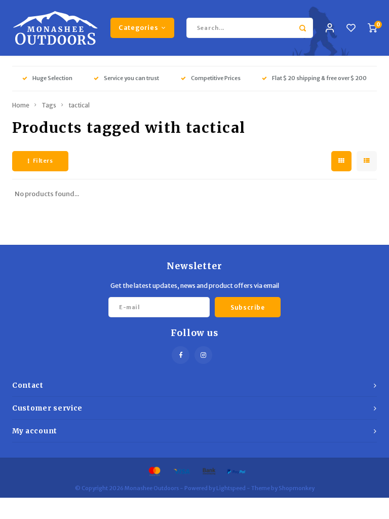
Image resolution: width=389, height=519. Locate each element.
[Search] (303, 28)
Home (20, 105)
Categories (138, 27)
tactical (79, 105)
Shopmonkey (297, 488)
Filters (43, 160)
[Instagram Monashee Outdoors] (203, 355)
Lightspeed (231, 488)
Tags (49, 105)
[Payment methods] (154, 471)
